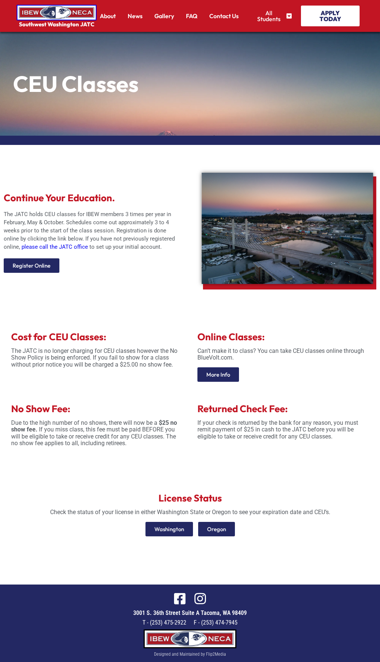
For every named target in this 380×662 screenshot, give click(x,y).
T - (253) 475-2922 (164, 622)
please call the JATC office (55, 247)
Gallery (164, 16)
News (135, 16)
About (108, 16)
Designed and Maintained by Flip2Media (190, 654)
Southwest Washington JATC (56, 24)
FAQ (191, 16)
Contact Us (224, 16)
